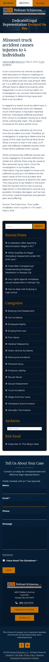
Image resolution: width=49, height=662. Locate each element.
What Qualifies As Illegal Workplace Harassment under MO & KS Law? (22, 256)
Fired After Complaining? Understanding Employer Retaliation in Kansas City (19, 269)
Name (6, 485)
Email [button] (26, 3)
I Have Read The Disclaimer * (21, 560)
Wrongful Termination (19, 410)
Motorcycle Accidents (19, 357)
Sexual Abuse (15, 377)
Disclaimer (8, 555)
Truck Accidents (16, 390)
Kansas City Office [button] (24, 610)
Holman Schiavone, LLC (19, 652)
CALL (42, 3)
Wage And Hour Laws (19, 397)
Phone (6, 511)
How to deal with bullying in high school (21, 291)
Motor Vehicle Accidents (20, 350)
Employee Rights (17, 324)
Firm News (13, 337)
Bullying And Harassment (21, 311)
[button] (8, 2)
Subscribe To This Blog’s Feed (23, 444)
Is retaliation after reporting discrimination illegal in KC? (20, 245)
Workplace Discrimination (21, 403)
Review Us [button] (24, 618)
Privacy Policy (29, 655)
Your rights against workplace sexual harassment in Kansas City (22, 281)
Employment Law (17, 331)
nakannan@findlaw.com (14, 62)
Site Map (18, 655)
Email (6, 498)
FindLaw (35, 658)
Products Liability (17, 370)
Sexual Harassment (18, 384)
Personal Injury (15, 364)
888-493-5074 (26, 603)
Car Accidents (15, 317)
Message (7, 524)
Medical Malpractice (18, 344)
